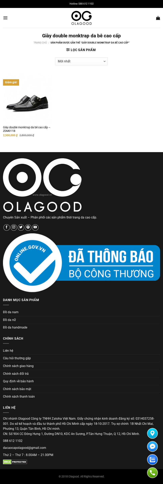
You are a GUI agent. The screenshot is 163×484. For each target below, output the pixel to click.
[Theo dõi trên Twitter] (21, 227)
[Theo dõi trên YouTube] (35, 227)
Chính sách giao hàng (18, 366)
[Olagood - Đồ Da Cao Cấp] (81, 18)
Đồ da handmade (15, 327)
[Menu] (5, 18)
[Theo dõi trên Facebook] (6, 227)
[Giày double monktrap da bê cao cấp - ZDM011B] (28, 98)
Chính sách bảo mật (17, 389)
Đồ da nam (10, 312)
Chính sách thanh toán (19, 396)
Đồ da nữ (9, 320)
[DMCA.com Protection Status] (15, 462)
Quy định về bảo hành (18, 381)
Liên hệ (8, 351)
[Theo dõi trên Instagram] (14, 227)
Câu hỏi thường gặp (17, 358)
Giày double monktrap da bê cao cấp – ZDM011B (26, 129)
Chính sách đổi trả (16, 374)
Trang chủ (40, 42)
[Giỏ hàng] (158, 18)
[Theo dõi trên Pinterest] (28, 227)
